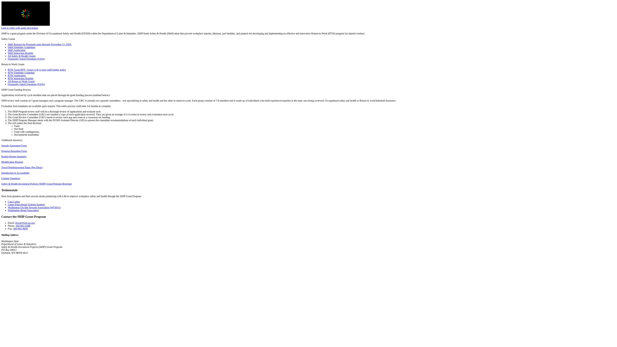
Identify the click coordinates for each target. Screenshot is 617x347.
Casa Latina (14, 201)
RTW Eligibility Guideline (21, 72)
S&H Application (16, 50)
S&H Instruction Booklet (20, 53)
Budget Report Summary (14, 156)
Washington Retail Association (23, 210)
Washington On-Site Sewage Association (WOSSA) (34, 207)
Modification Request (12, 162)
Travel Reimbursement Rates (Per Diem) (21, 167)
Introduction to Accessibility (15, 173)
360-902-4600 (20, 228)
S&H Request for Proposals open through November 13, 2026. (40, 44)
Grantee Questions (10, 178)
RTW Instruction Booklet (20, 78)
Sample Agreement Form (14, 145)
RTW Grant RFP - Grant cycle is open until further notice (37, 69)
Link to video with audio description (19, 28)
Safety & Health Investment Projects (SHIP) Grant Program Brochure (36, 183)
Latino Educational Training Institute (26, 204)
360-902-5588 (23, 225)
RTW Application (17, 75)
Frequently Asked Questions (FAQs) (26, 59)
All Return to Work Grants (21, 81)
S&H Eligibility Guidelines (21, 47)
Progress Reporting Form (14, 151)
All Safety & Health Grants (21, 56)
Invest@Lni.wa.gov (25, 223)
